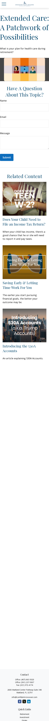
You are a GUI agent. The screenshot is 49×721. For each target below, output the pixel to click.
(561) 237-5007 (27, 682)
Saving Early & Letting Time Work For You (20, 285)
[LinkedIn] (29, 701)
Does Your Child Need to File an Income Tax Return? (24, 221)
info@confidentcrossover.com (24, 697)
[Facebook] (19, 701)
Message (5, 133)
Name (3, 100)
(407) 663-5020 (27, 679)
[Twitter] (24, 701)
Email (3, 116)
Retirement (24, 714)
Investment (24, 717)
